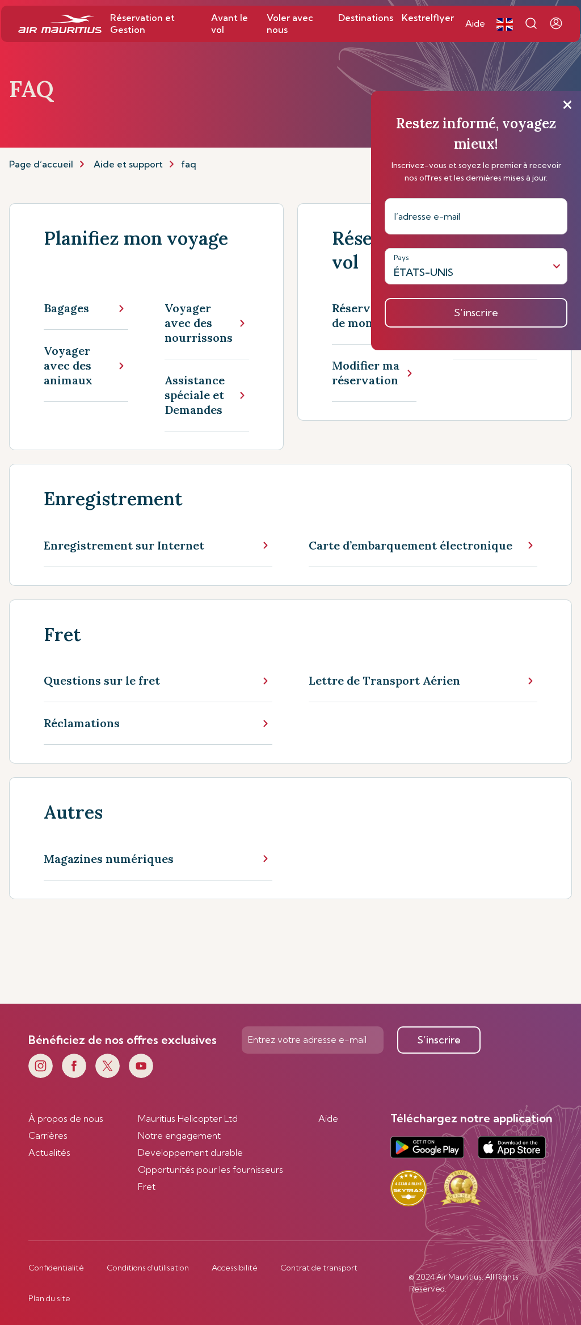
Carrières (48, 1135)
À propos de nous (65, 1118)
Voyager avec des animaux (68, 365)
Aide (328, 1118)
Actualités (49, 1152)
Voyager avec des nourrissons (199, 323)
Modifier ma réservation (365, 372)
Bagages (66, 308)
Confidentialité (56, 1268)
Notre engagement (179, 1135)
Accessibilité (235, 1268)
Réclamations (82, 723)
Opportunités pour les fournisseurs (210, 1169)
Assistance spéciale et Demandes (195, 395)
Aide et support (128, 164)
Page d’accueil (41, 164)
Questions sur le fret (102, 680)
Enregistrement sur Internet (124, 545)
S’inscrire (439, 1039)
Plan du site (49, 1298)
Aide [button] (475, 23)
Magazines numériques (109, 859)
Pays (401, 257)
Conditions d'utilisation (148, 1268)
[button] (504, 24)
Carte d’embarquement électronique (410, 545)
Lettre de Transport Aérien (384, 680)
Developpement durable (190, 1152)
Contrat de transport (318, 1268)
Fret (146, 1186)
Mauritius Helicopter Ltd (188, 1118)
